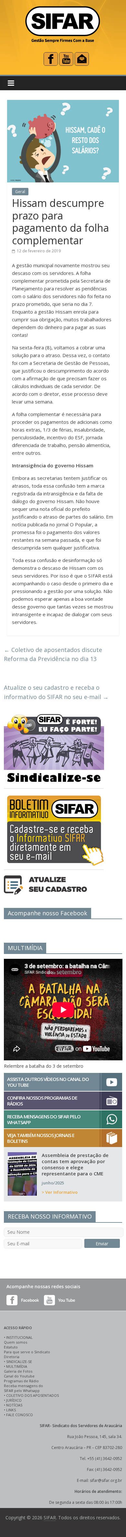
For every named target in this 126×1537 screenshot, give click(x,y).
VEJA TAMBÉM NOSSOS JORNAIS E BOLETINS (40, 1138)
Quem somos (15, 1342)
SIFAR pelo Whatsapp (22, 1390)
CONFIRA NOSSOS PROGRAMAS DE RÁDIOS (42, 1100)
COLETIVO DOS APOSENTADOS (32, 1395)
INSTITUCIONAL (19, 1337)
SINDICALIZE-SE (19, 1361)
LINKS (11, 1409)
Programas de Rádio (21, 1380)
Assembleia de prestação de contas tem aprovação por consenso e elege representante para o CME (75, 1164)
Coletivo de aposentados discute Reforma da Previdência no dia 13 (53, 654)
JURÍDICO (14, 1400)
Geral (20, 191)
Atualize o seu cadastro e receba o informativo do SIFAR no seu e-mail (56, 692)
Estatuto (11, 1347)
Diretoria (11, 1356)
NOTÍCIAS (14, 1405)
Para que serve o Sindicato (27, 1351)
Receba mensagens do (23, 1385)
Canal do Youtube (19, 1376)
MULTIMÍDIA (16, 1366)
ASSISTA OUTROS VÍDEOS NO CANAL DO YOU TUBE (48, 1082)
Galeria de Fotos (18, 1371)
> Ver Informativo (60, 1192)
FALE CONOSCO (19, 1414)
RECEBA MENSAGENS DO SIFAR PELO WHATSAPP (43, 1119)
